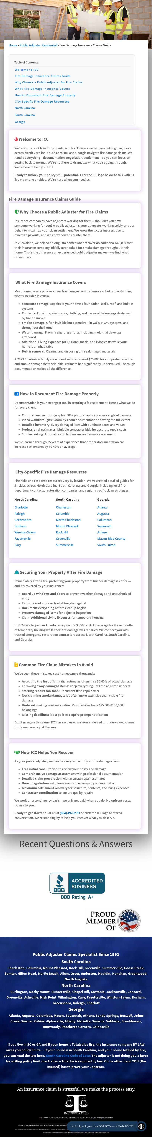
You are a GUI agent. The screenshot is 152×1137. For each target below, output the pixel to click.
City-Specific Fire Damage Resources (42, 101)
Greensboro (23, 520)
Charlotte (21, 507)
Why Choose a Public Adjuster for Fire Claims (49, 82)
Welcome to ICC (27, 69)
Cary (17, 545)
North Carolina (25, 108)
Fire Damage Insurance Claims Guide (43, 76)
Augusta (103, 514)
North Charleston (68, 520)
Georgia (20, 122)
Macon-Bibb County (111, 539)
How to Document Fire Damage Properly (45, 95)
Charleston (63, 507)
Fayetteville (22, 539)
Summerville (65, 545)
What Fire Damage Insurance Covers (42, 88)
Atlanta (102, 507)
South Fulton (106, 545)
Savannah (104, 526)
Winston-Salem (25, 532)
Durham (20, 526)
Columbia (62, 514)
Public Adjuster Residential (38, 45)
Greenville (63, 539)
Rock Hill (62, 532)
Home (13, 45)
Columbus (104, 520)
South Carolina (25, 115)
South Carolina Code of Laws (68, 1055)
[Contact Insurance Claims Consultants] (141, 1126)
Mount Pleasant (67, 526)
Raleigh (19, 514)
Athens (102, 532)
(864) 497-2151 (70, 813)
